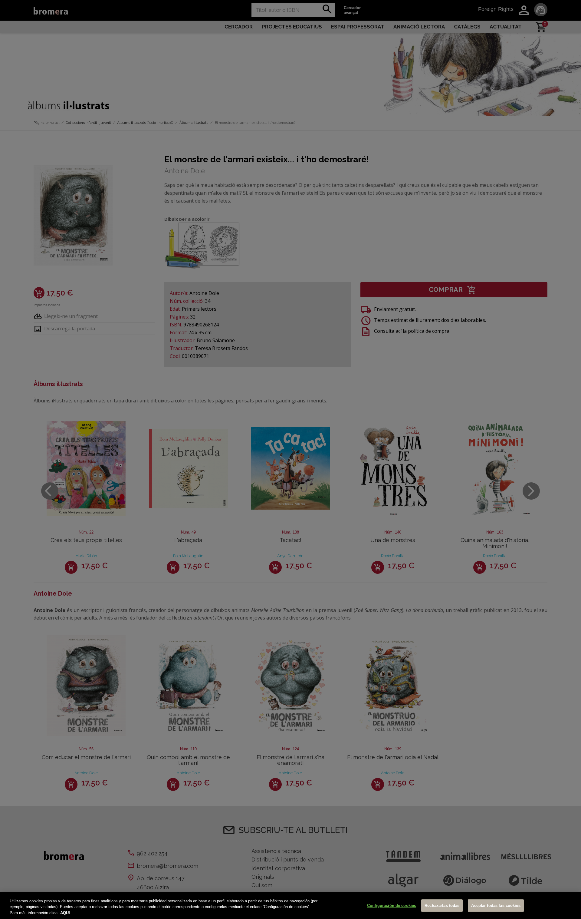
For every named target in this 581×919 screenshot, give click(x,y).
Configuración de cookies (391, 905)
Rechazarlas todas (442, 905)
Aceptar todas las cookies (495, 905)
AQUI (65, 913)
